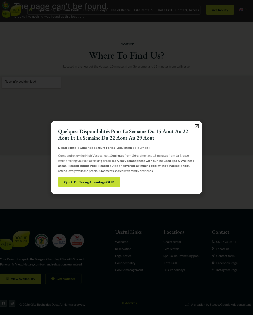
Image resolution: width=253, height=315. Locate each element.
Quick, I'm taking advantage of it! (89, 182)
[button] (196, 126)
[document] (126, 157)
